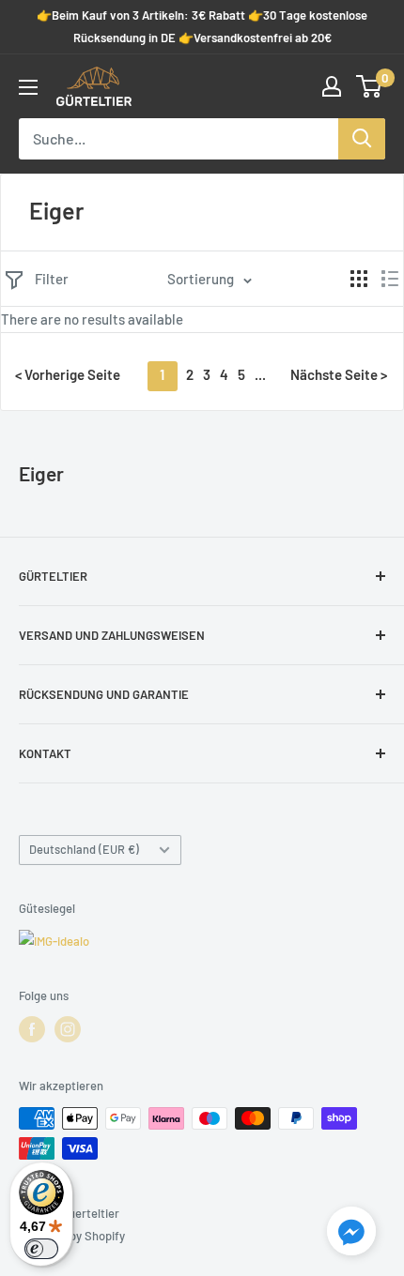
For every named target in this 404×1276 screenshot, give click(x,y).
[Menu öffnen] (28, 87)
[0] (369, 86)
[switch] (41, 1248)
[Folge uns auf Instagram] (67, 1029)
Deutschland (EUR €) (84, 849)
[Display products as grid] (358, 278)
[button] (351, 1235)
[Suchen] (361, 139)
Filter (52, 278)
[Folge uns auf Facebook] (32, 1029)
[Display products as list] (389, 278)
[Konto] (331, 86)
